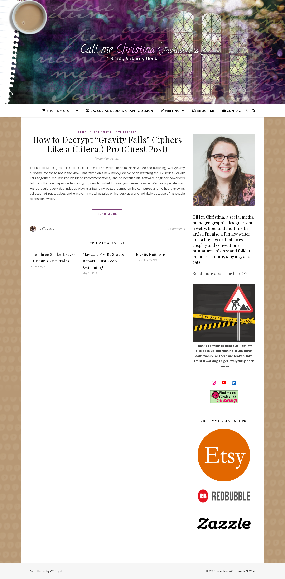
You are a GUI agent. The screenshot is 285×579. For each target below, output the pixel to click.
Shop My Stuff (59, 111)
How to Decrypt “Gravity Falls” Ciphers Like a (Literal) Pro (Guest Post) (107, 144)
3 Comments (176, 229)
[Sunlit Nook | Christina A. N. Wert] (142, 52)
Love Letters (125, 132)
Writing (172, 111)
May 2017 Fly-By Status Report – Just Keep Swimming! (103, 261)
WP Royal (56, 571)
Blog (82, 132)
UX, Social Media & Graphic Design (121, 111)
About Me (205, 111)
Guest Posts (100, 132)
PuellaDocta (46, 229)
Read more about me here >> (220, 273)
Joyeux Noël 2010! (152, 254)
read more (107, 214)
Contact (234, 111)
